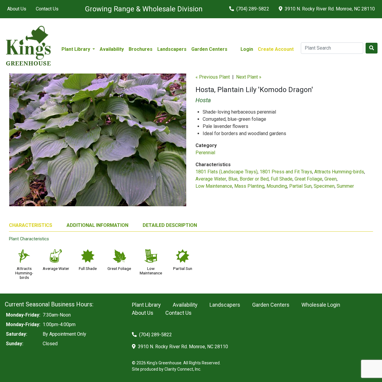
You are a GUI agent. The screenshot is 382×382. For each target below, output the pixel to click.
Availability (112, 49)
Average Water (210, 179)
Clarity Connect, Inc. (182, 369)
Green (330, 179)
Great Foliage (308, 179)
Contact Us (47, 9)
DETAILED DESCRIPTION (170, 225)
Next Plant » (248, 77)
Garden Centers (209, 49)
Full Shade (281, 179)
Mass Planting (249, 186)
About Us (16, 9)
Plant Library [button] (76, 49)
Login (247, 49)
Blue (233, 179)
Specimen (324, 186)
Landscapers (172, 49)
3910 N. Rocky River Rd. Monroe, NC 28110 (329, 9)
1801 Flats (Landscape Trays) (226, 172)
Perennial (205, 152)
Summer (345, 186)
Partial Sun (300, 186)
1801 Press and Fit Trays (286, 172)
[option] (98, 142)
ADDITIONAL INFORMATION (97, 225)
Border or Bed (254, 179)
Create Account (276, 49)
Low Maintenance (213, 186)
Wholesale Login (320, 305)
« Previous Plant (212, 77)
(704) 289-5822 (252, 9)
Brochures (141, 49)
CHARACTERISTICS (30, 225)
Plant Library (146, 305)
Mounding (277, 186)
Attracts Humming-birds (339, 172)
